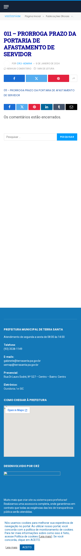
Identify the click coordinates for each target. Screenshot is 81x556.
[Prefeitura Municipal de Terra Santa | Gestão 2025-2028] (40, 7)
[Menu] (6, 6)
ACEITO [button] (27, 547)
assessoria (30, 503)
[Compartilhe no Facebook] (14, 78)
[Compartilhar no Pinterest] (58, 78)
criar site (28, 499)
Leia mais (45, 536)
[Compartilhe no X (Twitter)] (36, 78)
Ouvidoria (9, 388)
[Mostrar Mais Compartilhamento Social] (73, 78)
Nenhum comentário (19, 68)
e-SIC (20, 388)
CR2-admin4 (24, 63)
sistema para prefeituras (51, 499)
